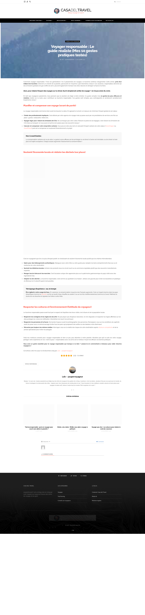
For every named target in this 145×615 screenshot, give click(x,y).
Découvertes (61, 20)
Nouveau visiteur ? (36, 20)
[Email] (15, 100)
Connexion (101, 441)
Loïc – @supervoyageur (65, 351)
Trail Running (75, 20)
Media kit (94, 496)
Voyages (49, 20)
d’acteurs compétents (105, 327)
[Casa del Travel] (72, 11)
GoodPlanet (28, 128)
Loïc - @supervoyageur (68, 59)
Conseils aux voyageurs (94, 20)
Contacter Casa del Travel (99, 492)
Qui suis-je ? (110, 20)
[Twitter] (15, 92)
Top (73, 530)
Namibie (44, 294)
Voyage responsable (31, 364)
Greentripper (110, 126)
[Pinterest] (15, 96)
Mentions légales (96, 500)
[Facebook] (15, 87)
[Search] (115, 1)
